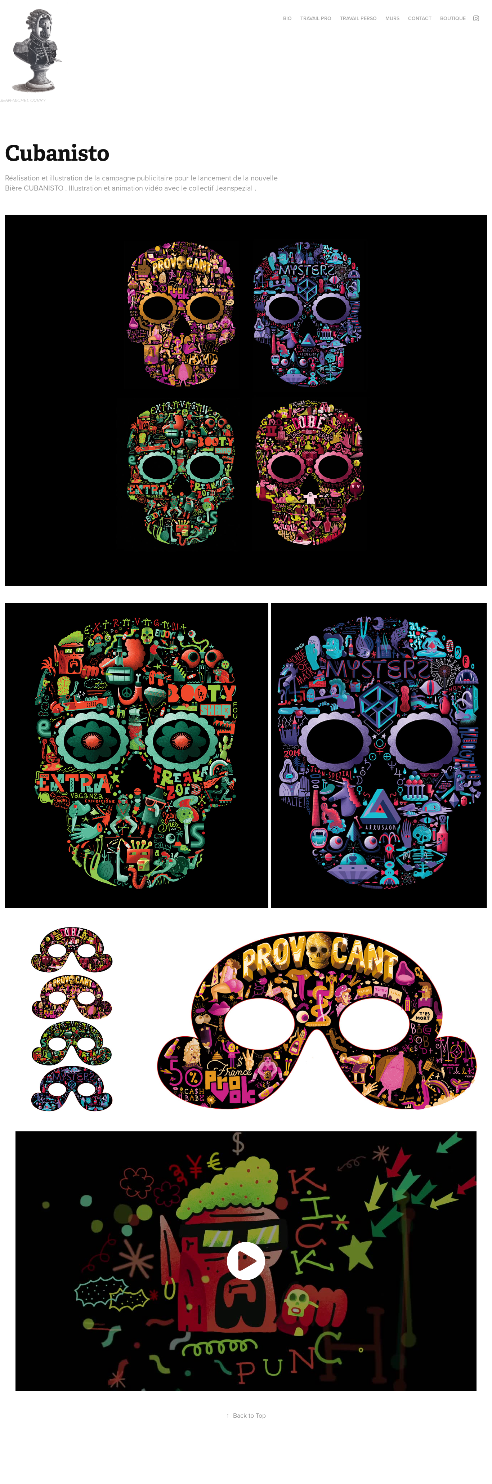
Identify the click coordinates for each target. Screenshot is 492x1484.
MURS (392, 18)
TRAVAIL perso (358, 18)
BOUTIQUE (453, 18)
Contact (419, 18)
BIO (287, 18)
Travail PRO (315, 18)
